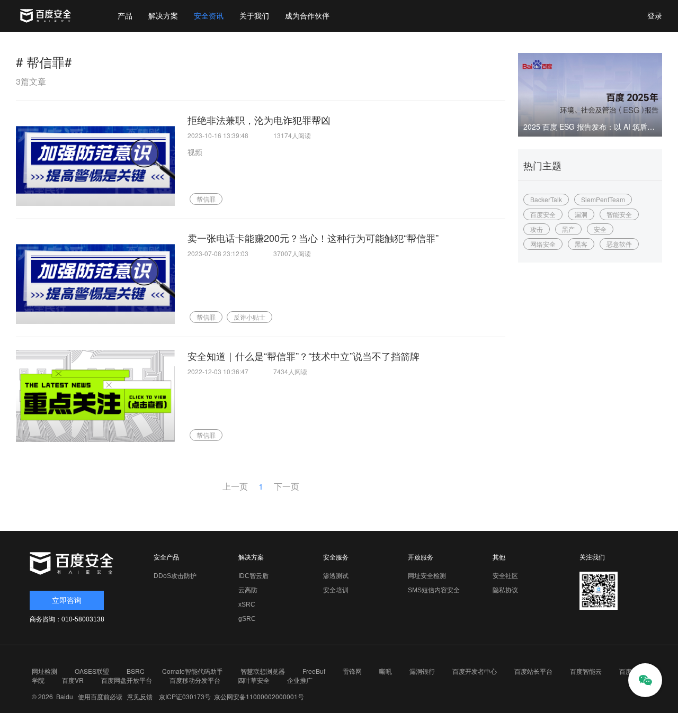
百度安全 (543, 214)
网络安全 (543, 243)
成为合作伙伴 (307, 16)
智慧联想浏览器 (262, 670)
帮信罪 (206, 198)
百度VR (73, 679)
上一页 (235, 486)
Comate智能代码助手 (192, 670)
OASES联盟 (92, 670)
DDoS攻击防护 (175, 576)
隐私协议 (505, 590)
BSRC (136, 670)
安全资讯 (209, 16)
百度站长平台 (533, 670)
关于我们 (254, 16)
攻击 (536, 228)
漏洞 (581, 214)
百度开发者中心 (474, 670)
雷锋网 (352, 670)
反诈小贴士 (249, 316)
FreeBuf (313, 670)
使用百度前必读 (98, 696)
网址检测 (44, 670)
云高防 (247, 590)
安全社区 (505, 576)
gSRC (247, 618)
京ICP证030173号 (185, 696)
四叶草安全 (254, 679)
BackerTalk (546, 199)
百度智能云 (586, 670)
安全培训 (336, 590)
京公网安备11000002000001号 (259, 696)
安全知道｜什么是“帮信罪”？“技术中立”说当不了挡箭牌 (304, 356)
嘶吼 (385, 670)
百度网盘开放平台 (126, 679)
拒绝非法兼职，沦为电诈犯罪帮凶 (259, 120)
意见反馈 (138, 696)
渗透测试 (336, 576)
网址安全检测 (427, 576)
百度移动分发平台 (195, 679)
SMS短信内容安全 (434, 590)
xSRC (246, 604)
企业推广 (300, 679)
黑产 (568, 228)
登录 (654, 16)
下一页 (286, 486)
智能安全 (619, 214)
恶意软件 (619, 243)
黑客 (581, 243)
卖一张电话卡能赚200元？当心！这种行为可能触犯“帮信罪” (313, 238)
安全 (600, 228)
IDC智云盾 (253, 576)
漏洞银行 (422, 670)
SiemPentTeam (603, 199)
